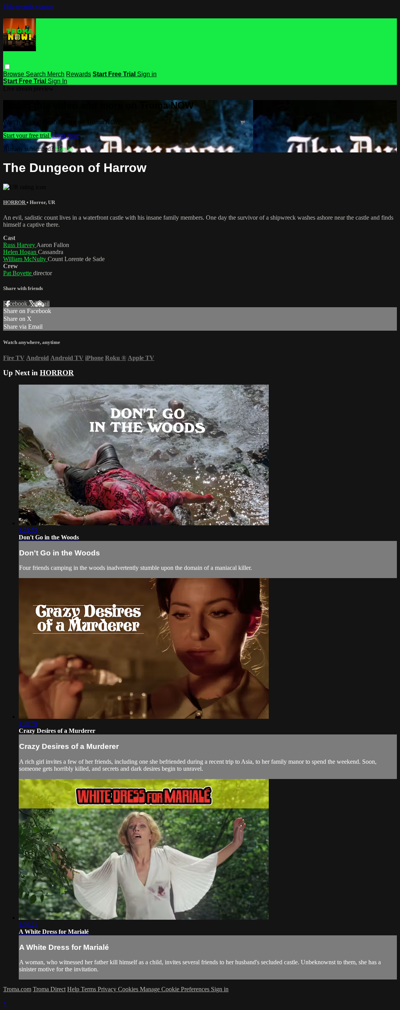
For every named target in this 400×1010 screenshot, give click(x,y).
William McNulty (25, 259)
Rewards (78, 74)
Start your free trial (27, 135)
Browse (14, 74)
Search (36, 74)
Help (74, 989)
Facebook (16, 303)
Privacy (108, 989)
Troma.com (17, 989)
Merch (55, 74)
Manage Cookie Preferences (175, 989)
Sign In (57, 81)
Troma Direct (49, 989)
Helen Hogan (20, 252)
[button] (7, 66)
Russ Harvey (19, 245)
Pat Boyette (18, 273)
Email (42, 303)
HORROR (15, 202)
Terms (89, 989)
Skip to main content (28, 6)
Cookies (129, 989)
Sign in (147, 74)
